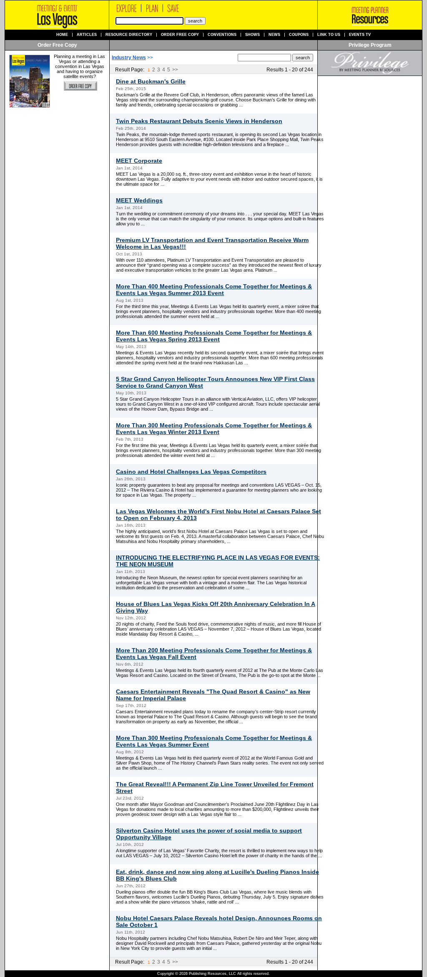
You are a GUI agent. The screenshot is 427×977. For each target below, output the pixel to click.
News (274, 35)
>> (175, 70)
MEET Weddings (139, 200)
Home (62, 35)
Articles (87, 35)
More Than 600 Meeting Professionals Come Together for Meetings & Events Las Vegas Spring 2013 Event (214, 336)
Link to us (328, 35)
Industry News (129, 58)
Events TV (360, 35)
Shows (252, 35)
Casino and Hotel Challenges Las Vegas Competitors (191, 471)
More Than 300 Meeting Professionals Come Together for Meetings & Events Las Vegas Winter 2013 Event (214, 428)
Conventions (222, 35)
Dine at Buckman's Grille (151, 81)
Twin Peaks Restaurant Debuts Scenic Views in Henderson (199, 121)
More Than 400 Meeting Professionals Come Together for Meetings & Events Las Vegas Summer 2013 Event (214, 289)
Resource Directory (128, 35)
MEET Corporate (139, 160)
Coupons (299, 35)
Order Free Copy (180, 35)
